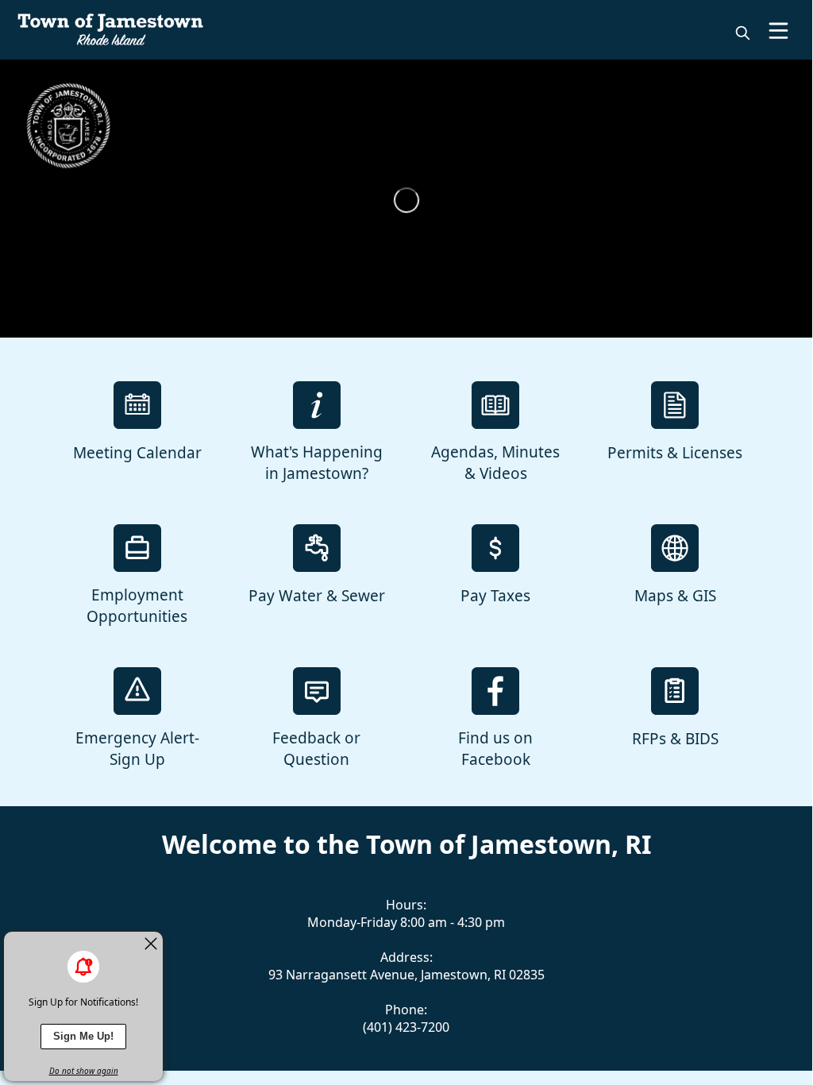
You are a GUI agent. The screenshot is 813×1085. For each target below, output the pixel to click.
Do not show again (83, 1070)
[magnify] (743, 33)
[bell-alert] (83, 967)
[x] (151, 944)
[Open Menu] (778, 30)
